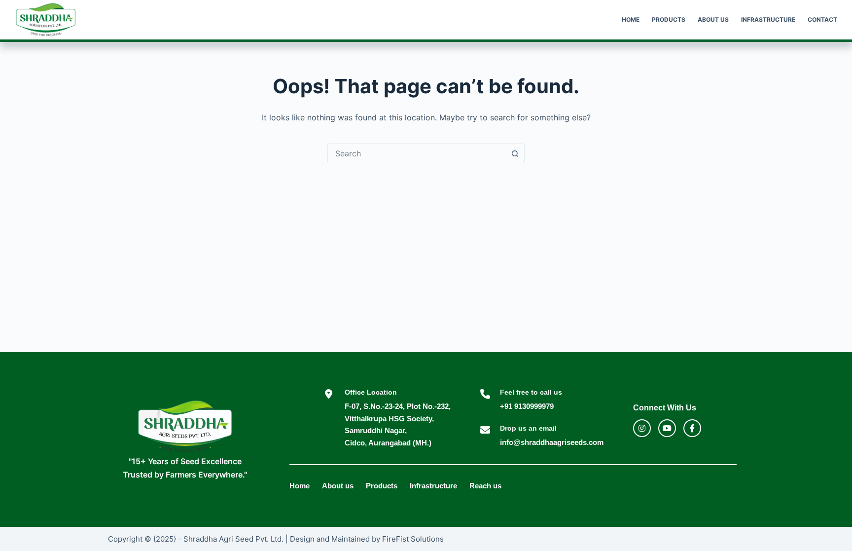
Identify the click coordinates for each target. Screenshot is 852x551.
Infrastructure (768, 19)
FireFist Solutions (413, 539)
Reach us (485, 485)
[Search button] (514, 153)
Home (630, 19)
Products (668, 19)
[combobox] (416, 153)
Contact (822, 19)
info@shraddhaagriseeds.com (552, 442)
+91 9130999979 (527, 406)
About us (338, 485)
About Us (713, 19)
